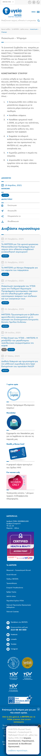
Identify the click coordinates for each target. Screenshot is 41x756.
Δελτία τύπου (24, 29)
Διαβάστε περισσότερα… (18, 751)
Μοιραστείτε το (14, 216)
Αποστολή (12, 211)
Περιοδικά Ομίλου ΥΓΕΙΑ (15, 601)
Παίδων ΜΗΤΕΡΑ (12, 579)
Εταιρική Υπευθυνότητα (14, 588)
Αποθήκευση (13, 222)
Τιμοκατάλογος (11, 583)
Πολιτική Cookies (12, 612)
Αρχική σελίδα (5, 29)
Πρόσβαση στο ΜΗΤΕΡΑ (19, 622)
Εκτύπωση (12, 206)
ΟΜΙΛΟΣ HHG (7, 2)
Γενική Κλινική (11, 575)
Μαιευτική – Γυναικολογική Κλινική (18, 570)
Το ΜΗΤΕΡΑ (15, 29)
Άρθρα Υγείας (11, 592)
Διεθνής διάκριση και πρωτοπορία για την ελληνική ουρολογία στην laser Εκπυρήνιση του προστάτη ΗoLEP (19, 364)
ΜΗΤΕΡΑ (5, 195)
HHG (4, 349)
